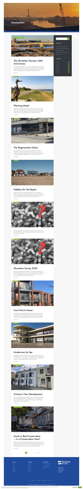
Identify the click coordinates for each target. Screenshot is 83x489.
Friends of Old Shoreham (46, 465)
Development (19, 37)
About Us (14, 468)
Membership (14, 470)
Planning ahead (21, 105)
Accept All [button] (79, 487)
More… (44, 468)
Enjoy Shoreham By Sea (46, 463)
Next (38, 452)
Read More (16, 72)
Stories (14, 465)
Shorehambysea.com (46, 467)
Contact (14, 467)
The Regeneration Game (26, 147)
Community (15, 37)
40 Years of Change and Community (61, 46)
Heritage (22, 37)
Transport (57, 71)
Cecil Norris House (23, 310)
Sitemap (14, 471)
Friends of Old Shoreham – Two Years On (62, 48)
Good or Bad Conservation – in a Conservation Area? (27, 437)
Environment (58, 66)
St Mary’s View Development (28, 394)
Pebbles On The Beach (25, 189)
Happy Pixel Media (53, 484)
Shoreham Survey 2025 (25, 268)
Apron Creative (58, 54)
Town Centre (58, 70)
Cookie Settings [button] (75, 487)
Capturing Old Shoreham (60, 50)
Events (13, 463)
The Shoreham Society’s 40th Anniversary (28, 62)
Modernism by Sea (23, 352)
